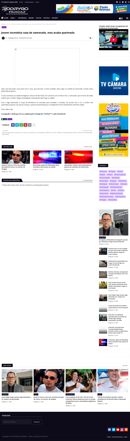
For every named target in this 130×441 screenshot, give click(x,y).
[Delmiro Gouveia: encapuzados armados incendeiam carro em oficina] (103, 274)
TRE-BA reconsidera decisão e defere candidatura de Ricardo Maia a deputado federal (112, 399)
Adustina (104, 171)
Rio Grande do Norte (107, 196)
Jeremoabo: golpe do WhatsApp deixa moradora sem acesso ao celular (46, 166)
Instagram (38, 114)
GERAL (12, 18)
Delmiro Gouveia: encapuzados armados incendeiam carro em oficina (118, 273)
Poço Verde (105, 193)
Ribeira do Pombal (117, 193)
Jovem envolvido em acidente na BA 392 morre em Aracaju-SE (118, 306)
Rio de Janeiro (121, 196)
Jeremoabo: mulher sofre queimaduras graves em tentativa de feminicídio (77, 166)
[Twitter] (17, 125)
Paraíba (124, 184)
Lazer (37, 2)
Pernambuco (105, 190)
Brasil (110, 174)
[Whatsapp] (21, 125)
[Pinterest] (25, 125)
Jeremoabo (105, 181)
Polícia (13, 24)
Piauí (114, 190)
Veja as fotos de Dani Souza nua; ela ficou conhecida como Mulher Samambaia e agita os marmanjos (117, 285)
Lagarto (114, 181)
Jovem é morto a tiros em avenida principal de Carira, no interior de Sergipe (13, 167)
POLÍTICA (46, 18)
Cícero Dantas (106, 178)
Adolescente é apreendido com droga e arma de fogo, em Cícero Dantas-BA (118, 263)
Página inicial (5, 24)
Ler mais (125, 365)
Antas (120, 171)
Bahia (103, 174)
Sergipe (104, 200)
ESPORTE (55, 18)
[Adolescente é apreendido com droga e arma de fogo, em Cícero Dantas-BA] (103, 263)
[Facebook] (13, 125)
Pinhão (122, 190)
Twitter (47, 114)
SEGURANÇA (22, 18)
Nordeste (104, 184)
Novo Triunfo (114, 184)
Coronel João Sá (120, 174)
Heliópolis (116, 178)
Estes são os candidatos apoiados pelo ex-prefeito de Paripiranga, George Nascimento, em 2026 (117, 317)
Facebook (61, 114)
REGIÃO (31, 18)
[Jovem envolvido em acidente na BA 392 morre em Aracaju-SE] (103, 308)
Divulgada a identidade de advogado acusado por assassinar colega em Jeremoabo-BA (113, 241)
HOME (6, 18)
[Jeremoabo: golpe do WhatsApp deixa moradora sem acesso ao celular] (103, 342)
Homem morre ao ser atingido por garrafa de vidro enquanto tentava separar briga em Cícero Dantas (118, 251)
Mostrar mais (88, 147)
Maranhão (123, 181)
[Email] (29, 125)
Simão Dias (113, 200)
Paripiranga (105, 187)
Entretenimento (29, 2)
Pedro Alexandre (117, 187)
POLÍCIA (38, 18)
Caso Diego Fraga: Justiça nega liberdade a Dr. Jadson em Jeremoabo (118, 297)
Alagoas (113, 171)
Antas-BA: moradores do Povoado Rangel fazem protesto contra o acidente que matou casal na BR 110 (118, 330)
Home (21, 2)
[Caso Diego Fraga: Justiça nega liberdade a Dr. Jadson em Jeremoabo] (103, 297)
